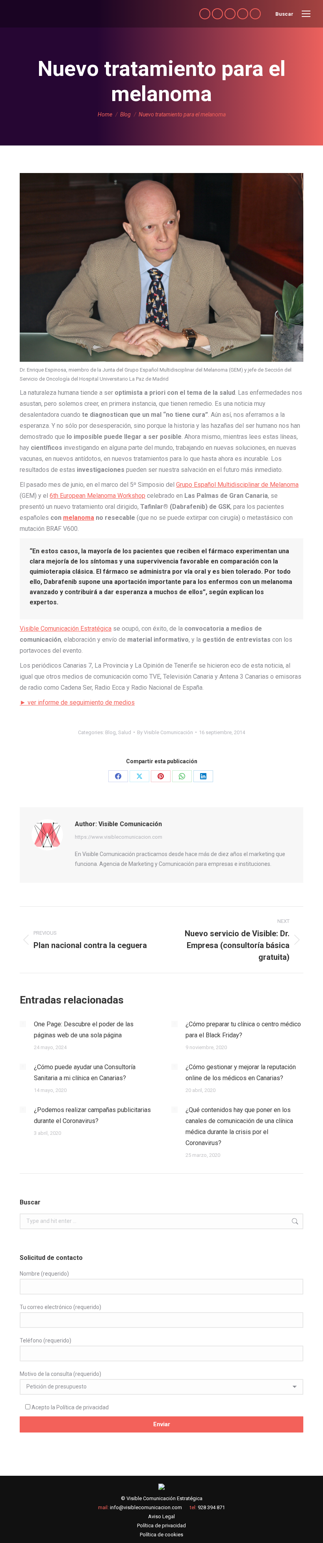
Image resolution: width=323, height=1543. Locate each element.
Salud (124, 732)
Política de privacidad (82, 1407)
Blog (110, 732)
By (165, 732)
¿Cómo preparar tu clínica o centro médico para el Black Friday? (243, 1029)
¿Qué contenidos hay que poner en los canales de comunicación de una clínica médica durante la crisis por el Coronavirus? (239, 1126)
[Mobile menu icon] (306, 13)
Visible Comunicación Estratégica (65, 628)
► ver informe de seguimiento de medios (77, 702)
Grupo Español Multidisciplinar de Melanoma (237, 484)
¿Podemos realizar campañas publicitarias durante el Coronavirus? (92, 1115)
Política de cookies (161, 1534)
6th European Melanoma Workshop (97, 495)
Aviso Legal (161, 1516)
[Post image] (23, 1024)
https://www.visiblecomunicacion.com (118, 837)
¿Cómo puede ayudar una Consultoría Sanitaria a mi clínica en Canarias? (85, 1072)
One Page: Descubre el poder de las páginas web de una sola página (84, 1029)
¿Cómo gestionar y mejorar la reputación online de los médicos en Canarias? (241, 1072)
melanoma (78, 517)
